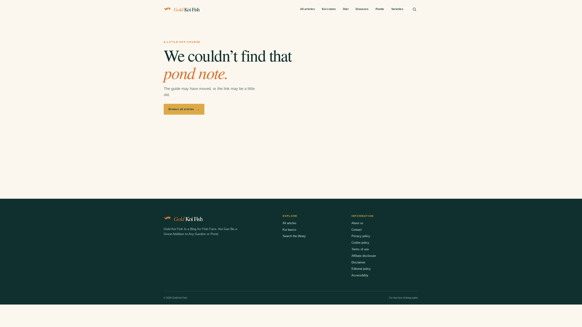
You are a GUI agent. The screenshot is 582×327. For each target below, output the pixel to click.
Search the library (294, 236)
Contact (356, 229)
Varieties (397, 9)
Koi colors (329, 9)
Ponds (380, 9)
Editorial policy (361, 268)
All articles (307, 9)
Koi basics (289, 229)
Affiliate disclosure (363, 256)
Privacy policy (360, 236)
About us (357, 223)
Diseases (362, 9)
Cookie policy (360, 242)
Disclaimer (358, 262)
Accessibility (359, 275)
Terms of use (360, 249)
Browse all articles (184, 109)
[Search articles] (414, 9)
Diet (346, 9)
